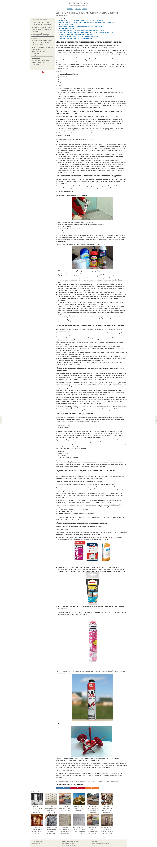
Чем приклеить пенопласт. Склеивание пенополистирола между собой (80, 26)
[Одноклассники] (92, 788)
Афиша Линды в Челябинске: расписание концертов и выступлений (40, 62)
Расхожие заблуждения (74, 781)
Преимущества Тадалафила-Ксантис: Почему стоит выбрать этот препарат (42, 36)
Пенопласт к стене (83, 781)
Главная (70, 8)
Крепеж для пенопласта (113, 781)
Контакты (63, 841)
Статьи (84, 8)
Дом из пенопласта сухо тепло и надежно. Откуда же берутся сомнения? (81, 20)
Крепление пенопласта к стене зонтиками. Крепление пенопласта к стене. (81, 30)
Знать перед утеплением (93, 781)
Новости (78, 8)
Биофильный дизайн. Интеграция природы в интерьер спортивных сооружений (41, 29)
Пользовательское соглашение (72, 841)
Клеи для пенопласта (103, 781)
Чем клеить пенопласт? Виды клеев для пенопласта (77, 34)
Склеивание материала (68, 28)
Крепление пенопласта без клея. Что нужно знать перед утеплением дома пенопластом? (86, 32)
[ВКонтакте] (63, 788)
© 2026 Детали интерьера (37, 841)
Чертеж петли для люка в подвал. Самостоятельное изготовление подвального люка (41, 42)
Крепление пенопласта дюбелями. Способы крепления (76, 38)
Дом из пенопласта (65, 781)
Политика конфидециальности (68, 843)
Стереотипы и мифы (67, 24)
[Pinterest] (77, 788)
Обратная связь (95, 841)
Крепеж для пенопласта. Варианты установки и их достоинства (78, 36)
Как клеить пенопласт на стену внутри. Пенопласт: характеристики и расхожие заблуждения (87, 22)
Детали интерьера (78, 3)
